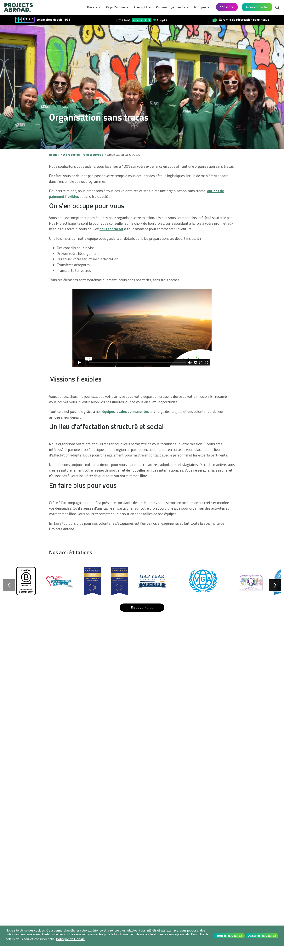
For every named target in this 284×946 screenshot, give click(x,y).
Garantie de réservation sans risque (244, 20)
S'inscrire (227, 7)
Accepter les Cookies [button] (262, 935)
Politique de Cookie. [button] (70, 939)
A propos (200, 7)
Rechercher (277, 6)
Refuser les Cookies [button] (229, 935)
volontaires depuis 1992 (53, 20)
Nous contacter (257, 7)
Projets (92, 7)
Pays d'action (115, 7)
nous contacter (111, 229)
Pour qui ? (140, 7)
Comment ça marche (170, 7)
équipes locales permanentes (125, 411)
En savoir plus (142, 607)
